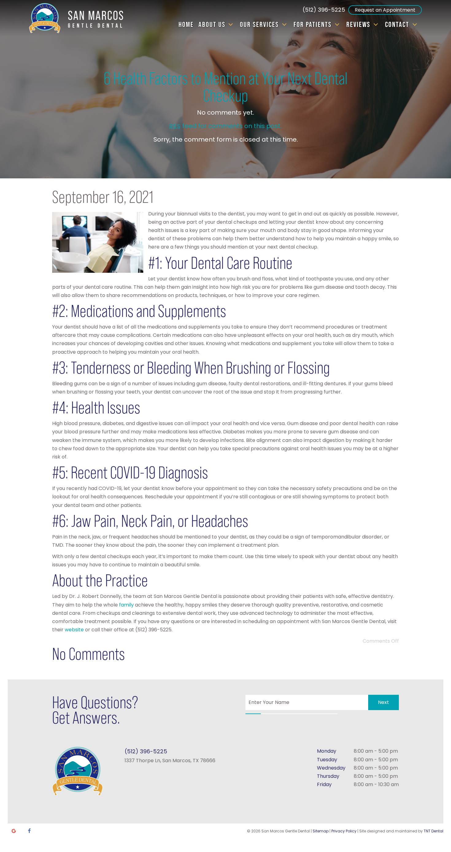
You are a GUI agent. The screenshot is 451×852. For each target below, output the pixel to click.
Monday (326, 751)
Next (383, 702)
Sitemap (321, 831)
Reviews (358, 24)
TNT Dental (433, 831)
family (126, 604)
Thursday (328, 776)
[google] (14, 831)
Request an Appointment (385, 9)
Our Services (259, 24)
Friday (324, 784)
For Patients (313, 24)
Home (186, 24)
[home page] (79, 18)
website (74, 629)
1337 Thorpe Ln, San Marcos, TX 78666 (170, 760)
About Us (212, 24)
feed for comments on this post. (225, 126)
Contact (397, 24)
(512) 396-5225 (324, 9)
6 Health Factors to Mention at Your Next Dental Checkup (226, 87)
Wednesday (331, 767)
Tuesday (327, 759)
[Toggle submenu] (231, 24)
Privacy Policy (344, 831)
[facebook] (29, 831)
